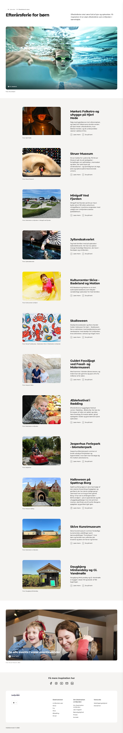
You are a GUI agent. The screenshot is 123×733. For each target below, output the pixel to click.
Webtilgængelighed (100, 703)
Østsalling (56, 713)
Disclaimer (97, 706)
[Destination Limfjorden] (16, 695)
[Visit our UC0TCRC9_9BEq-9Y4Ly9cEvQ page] (61, 683)
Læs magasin (77, 709)
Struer (55, 716)
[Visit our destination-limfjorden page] (72, 683)
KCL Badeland (13, 86)
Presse (75, 715)
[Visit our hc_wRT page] (66, 683)
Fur (54, 708)
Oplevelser (12, 9)
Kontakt (75, 717)
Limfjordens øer (58, 703)
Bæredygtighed (78, 712)
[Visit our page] (50, 683)
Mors (54, 711)
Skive (54, 706)
